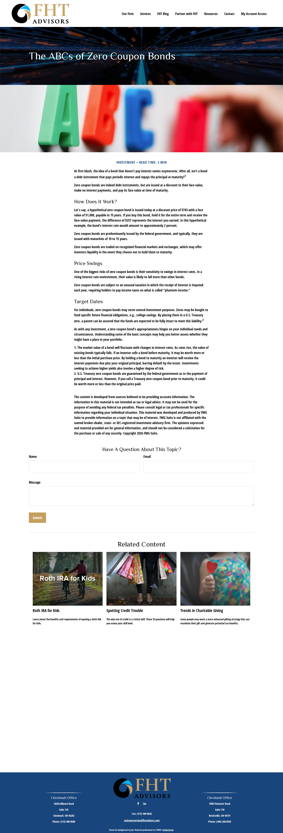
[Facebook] (138, 803)
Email (147, 456)
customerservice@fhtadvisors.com (142, 820)
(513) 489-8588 (67, 821)
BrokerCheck (168, 829)
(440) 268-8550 (223, 821)
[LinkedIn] (144, 803)
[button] (127, 13)
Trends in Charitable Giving (201, 610)
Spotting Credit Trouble (124, 610)
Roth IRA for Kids (46, 610)
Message (34, 482)
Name (33, 456)
